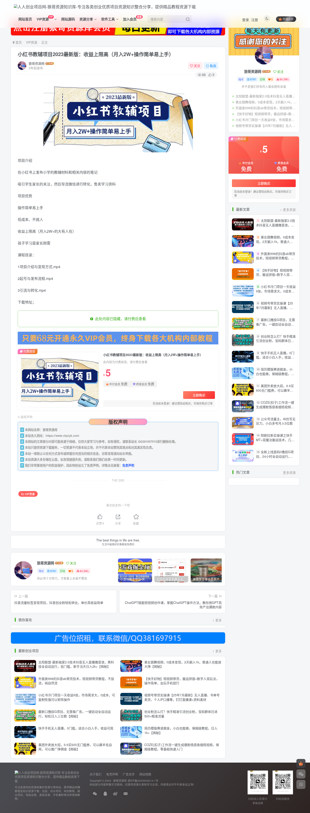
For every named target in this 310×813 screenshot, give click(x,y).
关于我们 (95, 774)
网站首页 (25, 19)
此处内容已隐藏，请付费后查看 (119, 318)
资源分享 (86, 19)
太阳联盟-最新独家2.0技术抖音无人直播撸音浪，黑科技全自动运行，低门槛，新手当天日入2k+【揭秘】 (76, 664)
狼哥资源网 (36, 63)
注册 (254, 19)
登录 (245, 19)
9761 (53, 571)
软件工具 (108, 19)
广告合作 (129, 774)
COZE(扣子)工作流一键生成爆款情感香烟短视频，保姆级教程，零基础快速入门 (181, 746)
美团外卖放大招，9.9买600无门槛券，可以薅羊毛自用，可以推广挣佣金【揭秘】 (75, 746)
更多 (218, 620)
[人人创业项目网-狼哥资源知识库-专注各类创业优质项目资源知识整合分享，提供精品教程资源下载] (48, 776)
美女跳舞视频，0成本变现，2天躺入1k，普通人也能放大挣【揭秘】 (182, 664)
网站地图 (145, 774)
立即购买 (199, 395)
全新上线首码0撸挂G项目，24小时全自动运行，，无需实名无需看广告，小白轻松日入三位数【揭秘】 (275, 458)
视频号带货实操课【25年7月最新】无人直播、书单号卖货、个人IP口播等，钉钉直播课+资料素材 (182, 697)
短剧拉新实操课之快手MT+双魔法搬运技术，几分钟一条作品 (275, 440)
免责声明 (128, 465)
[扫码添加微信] (300, 773)
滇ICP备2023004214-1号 (143, 780)
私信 (213, 65)
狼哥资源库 (120, 780)
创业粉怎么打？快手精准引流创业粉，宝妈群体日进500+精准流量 (180, 713)
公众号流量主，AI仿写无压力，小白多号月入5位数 (275, 421)
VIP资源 (45, 18)
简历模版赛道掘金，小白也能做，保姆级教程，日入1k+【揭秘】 (180, 730)
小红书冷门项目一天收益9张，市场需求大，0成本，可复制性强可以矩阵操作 (76, 697)
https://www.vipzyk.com (62, 435)
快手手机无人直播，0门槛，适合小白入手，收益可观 (75, 728)
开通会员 (288, 19)
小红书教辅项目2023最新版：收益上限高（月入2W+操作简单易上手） (96, 54)
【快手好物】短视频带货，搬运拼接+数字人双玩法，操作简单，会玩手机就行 (181, 680)
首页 (18, 42)
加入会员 (132, 18)
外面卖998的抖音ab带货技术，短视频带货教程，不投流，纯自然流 (76, 680)
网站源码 (68, 19)
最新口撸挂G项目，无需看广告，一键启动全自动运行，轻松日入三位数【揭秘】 (74, 713)
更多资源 (289, 210)
